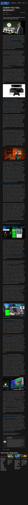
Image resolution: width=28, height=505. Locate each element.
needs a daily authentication (8, 320)
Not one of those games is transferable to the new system (13, 184)
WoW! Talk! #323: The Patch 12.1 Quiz (10, 462)
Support (19, 2)
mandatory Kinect (9, 336)
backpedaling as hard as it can (15, 40)
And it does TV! (5, 354)
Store (23, 2)
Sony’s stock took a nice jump (9, 419)
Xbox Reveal (7, 449)
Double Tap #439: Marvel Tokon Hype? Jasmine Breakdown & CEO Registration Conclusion (17, 464)
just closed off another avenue (12, 407)
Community (13, 2)
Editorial (4, 14)
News (10, 14)
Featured (7, 14)
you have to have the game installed (17, 254)
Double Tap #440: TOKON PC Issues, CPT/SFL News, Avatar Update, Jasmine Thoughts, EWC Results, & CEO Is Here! (3, 464)
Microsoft (4, 449)
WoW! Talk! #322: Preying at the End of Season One (24, 463)
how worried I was (17, 164)
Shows (5, 2)
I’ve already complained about (13, 265)
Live (9, 2)
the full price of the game (12, 65)
